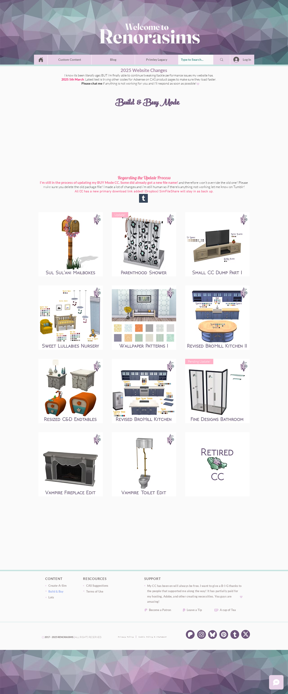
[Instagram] (201, 634)
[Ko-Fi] (216, 610)
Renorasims (149, 36)
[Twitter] (212, 634)
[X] (245, 634)
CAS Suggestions (97, 585)
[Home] (41, 60)
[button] (69, 60)
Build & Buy (55, 591)
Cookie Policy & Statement (145, 637)
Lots (51, 597)
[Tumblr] (234, 634)
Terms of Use (94, 591)
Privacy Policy (125, 637)
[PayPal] (184, 610)
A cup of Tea (228, 610)
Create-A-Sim (57, 585)
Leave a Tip (194, 610)
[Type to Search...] (221, 60)
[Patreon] (146, 610)
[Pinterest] (223, 634)
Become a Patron (160, 610)
